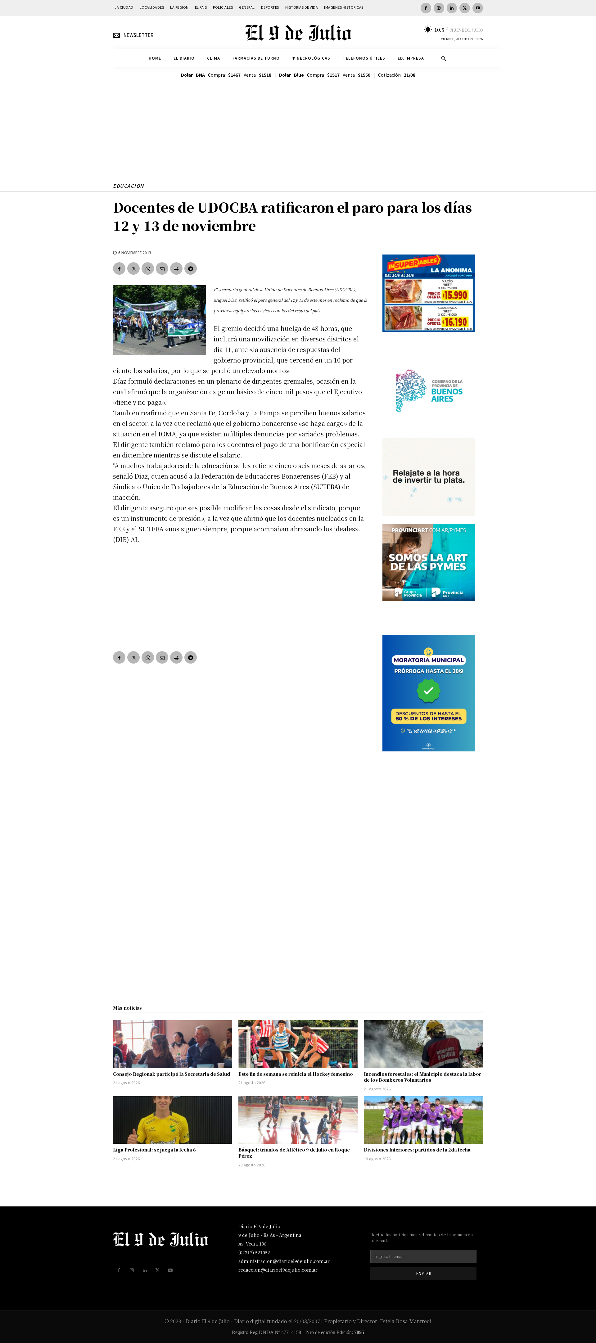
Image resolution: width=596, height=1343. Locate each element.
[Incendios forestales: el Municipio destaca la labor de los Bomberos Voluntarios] (423, 1044)
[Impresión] (176, 268)
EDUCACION (128, 186)
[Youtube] (477, 8)
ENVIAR (423, 1273)
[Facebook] (426, 8)
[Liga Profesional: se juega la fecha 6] (172, 1120)
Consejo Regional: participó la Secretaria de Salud (171, 1074)
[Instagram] (439, 8)
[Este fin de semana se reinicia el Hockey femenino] (298, 1044)
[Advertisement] (298, 136)
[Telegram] (190, 268)
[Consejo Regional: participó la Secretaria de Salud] (172, 1044)
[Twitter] (464, 8)
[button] (443, 58)
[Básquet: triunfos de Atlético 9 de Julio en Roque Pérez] (298, 1120)
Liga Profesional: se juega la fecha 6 (154, 1150)
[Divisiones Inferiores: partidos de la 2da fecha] (423, 1120)
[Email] (162, 268)
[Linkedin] (452, 8)
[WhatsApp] (148, 268)
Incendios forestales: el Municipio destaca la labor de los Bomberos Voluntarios (422, 1077)
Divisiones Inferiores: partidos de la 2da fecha (417, 1150)
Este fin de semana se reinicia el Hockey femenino (295, 1074)
